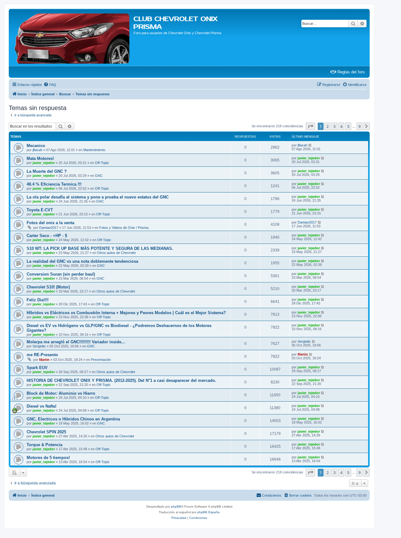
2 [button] (327, 126)
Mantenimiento (94, 150)
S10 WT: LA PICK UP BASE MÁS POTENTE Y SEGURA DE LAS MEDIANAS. (100, 248)
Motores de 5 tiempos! (48, 457)
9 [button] (359, 126)
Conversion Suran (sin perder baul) (61, 274)
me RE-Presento (42, 354)
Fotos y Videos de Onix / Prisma (123, 227)
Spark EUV (37, 367)
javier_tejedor (44, 163)
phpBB (176, 506)
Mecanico (36, 145)
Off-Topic (102, 163)
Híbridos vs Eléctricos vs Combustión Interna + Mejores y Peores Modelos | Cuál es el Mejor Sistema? (126, 312)
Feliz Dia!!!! (38, 300)
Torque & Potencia (44, 444)
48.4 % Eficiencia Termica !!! (54, 184)
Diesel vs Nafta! (41, 406)
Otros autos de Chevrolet (116, 253)
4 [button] (341, 126)
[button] (310, 126)
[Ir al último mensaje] (310, 145)
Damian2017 (48, 227)
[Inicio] (71, 37)
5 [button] (348, 126)
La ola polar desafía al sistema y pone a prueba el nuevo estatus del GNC (98, 197)
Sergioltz (39, 346)
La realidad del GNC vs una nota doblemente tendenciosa (82, 261)
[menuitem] (50, 84)
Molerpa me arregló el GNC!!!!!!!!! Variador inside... (76, 342)
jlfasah (37, 150)
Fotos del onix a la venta (50, 222)
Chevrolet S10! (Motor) (48, 287)
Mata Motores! (40, 158)
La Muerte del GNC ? (47, 171)
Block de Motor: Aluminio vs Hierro (61, 393)
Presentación (101, 359)
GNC (99, 175)
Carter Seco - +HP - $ (47, 235)
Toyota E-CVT (40, 210)
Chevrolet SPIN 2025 (46, 432)
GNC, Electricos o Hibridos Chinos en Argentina (73, 419)
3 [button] (334, 126)
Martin (44, 359)
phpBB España (208, 512)
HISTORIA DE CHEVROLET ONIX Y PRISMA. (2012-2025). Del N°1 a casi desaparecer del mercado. (121, 380)
